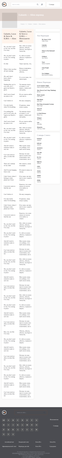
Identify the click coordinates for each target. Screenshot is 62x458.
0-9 (4, 420)
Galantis (30, 24)
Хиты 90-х (38, 446)
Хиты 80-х (38, 442)
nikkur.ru (31, 456)
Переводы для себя (24, 446)
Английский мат (9, 442)
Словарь (51, 4)
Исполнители (54, 419)
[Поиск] (44, 412)
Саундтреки (52, 446)
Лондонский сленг (24, 442)
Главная (22, 24)
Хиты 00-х (53, 442)
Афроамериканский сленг (9, 446)
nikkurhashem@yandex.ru (18, 453)
